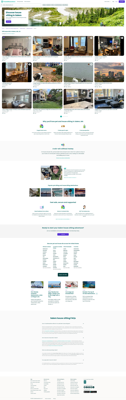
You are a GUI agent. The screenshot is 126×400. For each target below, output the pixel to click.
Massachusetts (29, 28)
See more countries (78, 267)
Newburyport (45, 248)
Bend (54, 259)
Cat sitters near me (60, 382)
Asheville (54, 264)
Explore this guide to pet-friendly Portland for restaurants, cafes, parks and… (37, 302)
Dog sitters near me (60, 383)
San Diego (55, 267)
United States (22, 28)
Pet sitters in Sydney (60, 390)
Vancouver (65, 251)
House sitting (72, 380)
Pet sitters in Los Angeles (61, 388)
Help (113, 1)
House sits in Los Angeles (74, 387)
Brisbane (65, 255)
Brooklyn (54, 266)
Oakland (54, 261)
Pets (52, 4)
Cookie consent (33, 393)
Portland (54, 253)
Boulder (54, 262)
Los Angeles (65, 253)
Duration (48, 4)
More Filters (65, 4)
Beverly (44, 263)
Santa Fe (65, 258)
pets (66, 290)
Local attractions (58, 4)
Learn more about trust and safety (62, 219)
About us (45, 380)
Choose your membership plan (47, 340)
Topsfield (44, 261)
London (64, 248)
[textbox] (21, 5)
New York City (65, 263)
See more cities (66, 267)
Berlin (64, 266)
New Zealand (76, 261)
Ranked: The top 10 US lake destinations (89, 292)
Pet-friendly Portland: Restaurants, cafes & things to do (36, 294)
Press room (46, 388)
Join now (8, 21)
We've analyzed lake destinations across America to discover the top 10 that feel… (89, 299)
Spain (75, 258)
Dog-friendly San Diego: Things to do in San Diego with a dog (54, 294)
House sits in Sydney (73, 388)
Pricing (32, 383)
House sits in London (73, 383)
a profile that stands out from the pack (64, 340)
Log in (116, 1)
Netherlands (76, 266)
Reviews (32, 391)
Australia (75, 251)
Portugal (75, 264)
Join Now (122, 1)
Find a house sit (27, 1)
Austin (54, 254)
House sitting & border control (36, 390)
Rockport (44, 259)
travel (32, 290)
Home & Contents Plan (34, 388)
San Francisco (55, 256)
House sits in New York (74, 385)
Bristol (64, 256)
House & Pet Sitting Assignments (12, 28)
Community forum (47, 382)
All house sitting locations (74, 393)
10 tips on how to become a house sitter (56, 345)
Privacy (54, 398)
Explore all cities (63, 274)
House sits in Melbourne (74, 390)
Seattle (54, 251)
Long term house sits (74, 382)
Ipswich (44, 253)
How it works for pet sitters (35, 382)
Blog (44, 387)
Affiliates (45, 390)
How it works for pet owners (35, 380)
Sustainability (46, 383)
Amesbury (44, 251)
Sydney (64, 259)
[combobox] (21, 5)
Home (3, 28)
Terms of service (48, 398)
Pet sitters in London (60, 385)
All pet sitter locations (61, 395)
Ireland (75, 259)
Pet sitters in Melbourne (61, 391)
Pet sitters (59, 380)
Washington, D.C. (56, 258)
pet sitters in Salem (10, 33)
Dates (44, 4)
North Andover (45, 258)
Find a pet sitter (20, 1)
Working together (47, 391)
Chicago (64, 261)
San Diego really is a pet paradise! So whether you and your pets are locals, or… (54, 302)
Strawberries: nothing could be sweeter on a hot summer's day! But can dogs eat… (71, 299)
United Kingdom (77, 250)
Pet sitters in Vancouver (61, 393)
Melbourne (65, 250)
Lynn (43, 256)
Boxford (44, 255)
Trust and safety (33, 385)
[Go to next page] (67, 116)
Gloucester (45, 250)
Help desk (32, 387)
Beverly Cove (45, 264)
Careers (45, 385)
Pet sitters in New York (61, 387)
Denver (54, 250)
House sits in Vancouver (74, 391)
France (75, 255)
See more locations (47, 267)
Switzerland (76, 263)
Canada (75, 253)
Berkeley (64, 264)
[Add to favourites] (30, 38)
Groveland (45, 266)
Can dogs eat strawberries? (69, 292)
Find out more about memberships (63, 158)
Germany (75, 256)
